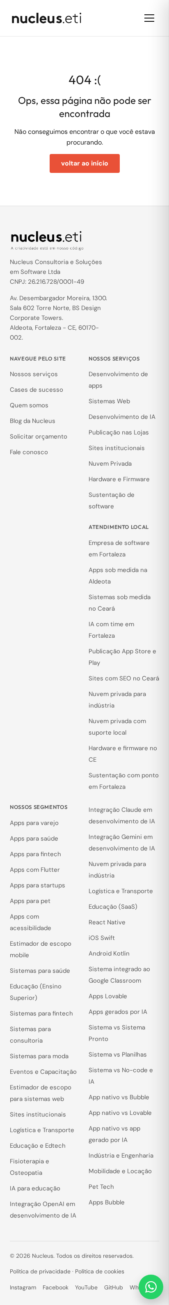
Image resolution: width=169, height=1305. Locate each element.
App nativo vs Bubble (119, 1097)
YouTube (86, 1287)
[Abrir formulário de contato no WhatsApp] (151, 1287)
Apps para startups (37, 885)
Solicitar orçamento (38, 436)
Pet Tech (101, 1187)
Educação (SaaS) (113, 907)
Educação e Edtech (38, 1146)
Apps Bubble (107, 1202)
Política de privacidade (40, 1271)
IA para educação (35, 1188)
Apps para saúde (34, 838)
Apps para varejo (34, 823)
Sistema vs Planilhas (118, 1054)
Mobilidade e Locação (120, 1171)
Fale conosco (29, 452)
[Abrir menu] (149, 18)
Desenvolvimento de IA (122, 417)
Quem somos (29, 405)
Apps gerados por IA (118, 1012)
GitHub (113, 1287)
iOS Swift (102, 938)
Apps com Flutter (35, 870)
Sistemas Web (109, 401)
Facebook (56, 1287)
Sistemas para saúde (40, 971)
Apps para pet (30, 901)
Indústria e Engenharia (121, 1155)
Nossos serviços (34, 374)
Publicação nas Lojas (119, 432)
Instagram (23, 1287)
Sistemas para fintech (41, 1013)
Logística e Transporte (42, 1130)
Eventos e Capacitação (43, 1072)
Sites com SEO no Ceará (124, 678)
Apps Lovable (108, 996)
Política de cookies (99, 1271)
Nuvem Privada (110, 464)
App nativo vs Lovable (120, 1113)
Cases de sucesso (36, 390)
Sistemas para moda (39, 1056)
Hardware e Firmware (119, 479)
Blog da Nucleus (32, 421)
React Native (107, 922)
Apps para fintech (35, 854)
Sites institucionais (117, 448)
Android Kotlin (109, 953)
